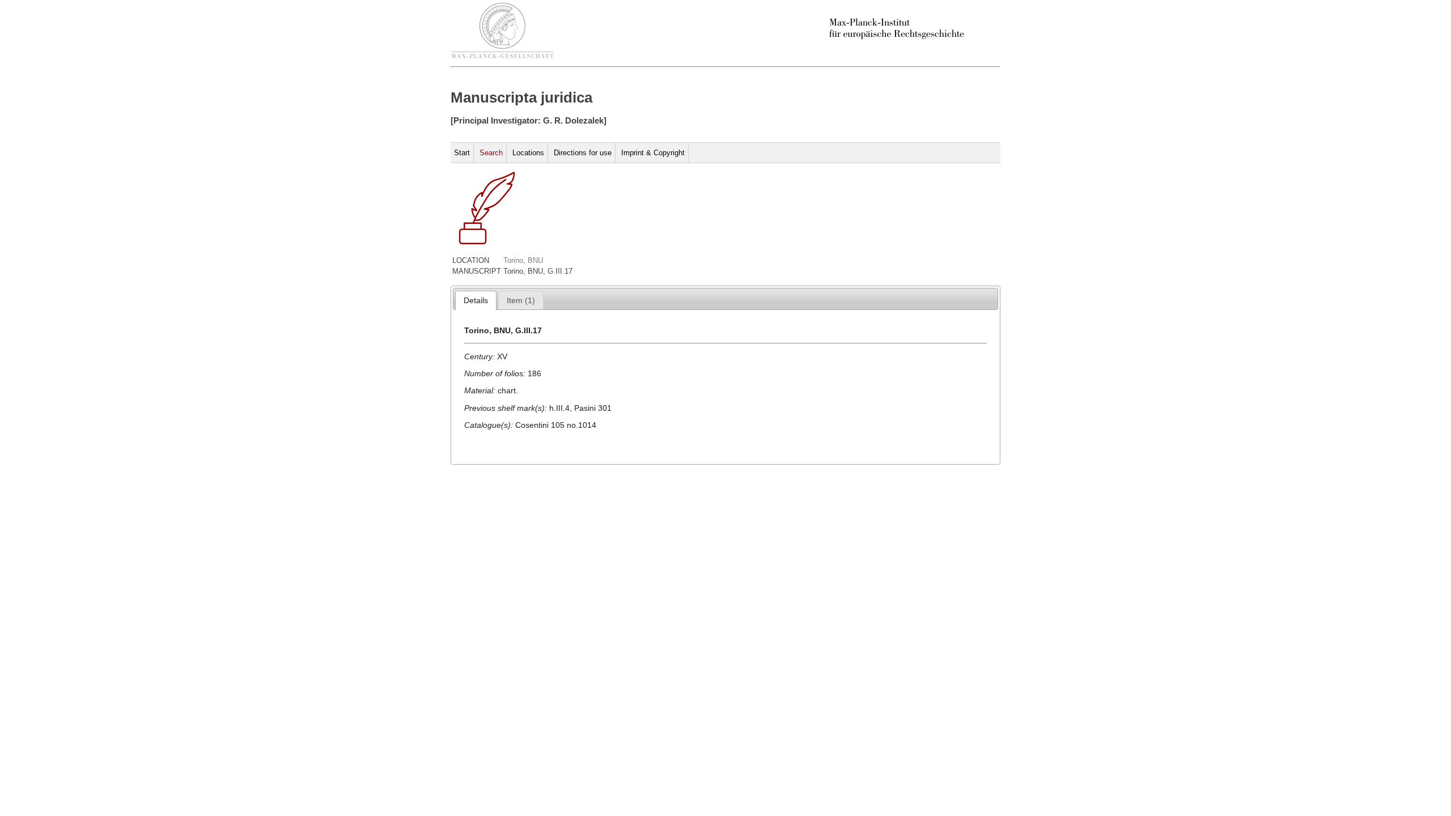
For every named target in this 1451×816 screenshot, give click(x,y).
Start (462, 152)
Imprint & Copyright (653, 152)
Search (491, 152)
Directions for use (583, 152)
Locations (528, 152)
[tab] (476, 300)
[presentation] (476, 300)
